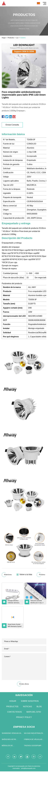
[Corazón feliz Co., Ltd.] (4, 3)
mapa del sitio (33, 712)
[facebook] (8, 756)
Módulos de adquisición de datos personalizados (11, 746)
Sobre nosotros (30, 701)
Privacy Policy (24, 717)
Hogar (4, 38)
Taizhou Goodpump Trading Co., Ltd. (32, 746)
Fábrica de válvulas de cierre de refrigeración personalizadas (34, 739)
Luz (17, 38)
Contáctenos (14, 712)
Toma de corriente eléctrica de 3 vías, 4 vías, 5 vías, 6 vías (36, 602)
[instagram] (34, 756)
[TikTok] (40, 756)
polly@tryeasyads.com (28, 768)
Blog (39, 707)
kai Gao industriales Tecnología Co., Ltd (33, 733)
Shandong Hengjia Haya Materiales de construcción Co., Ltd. (12, 733)
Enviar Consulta (12, 125)
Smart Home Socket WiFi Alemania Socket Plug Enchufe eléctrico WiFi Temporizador (15, 626)
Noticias (27, 707)
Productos (11, 38)
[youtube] (27, 756)
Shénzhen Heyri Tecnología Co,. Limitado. (9, 739)
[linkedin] (14, 756)
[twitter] (21, 756)
